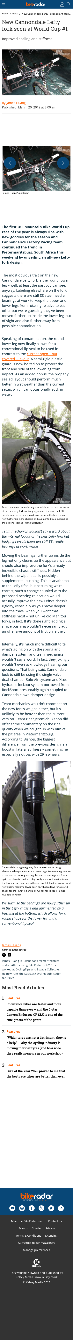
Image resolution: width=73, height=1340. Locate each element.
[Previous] (10, 163)
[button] (36, 170)
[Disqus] (36, 1138)
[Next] (63, 163)
